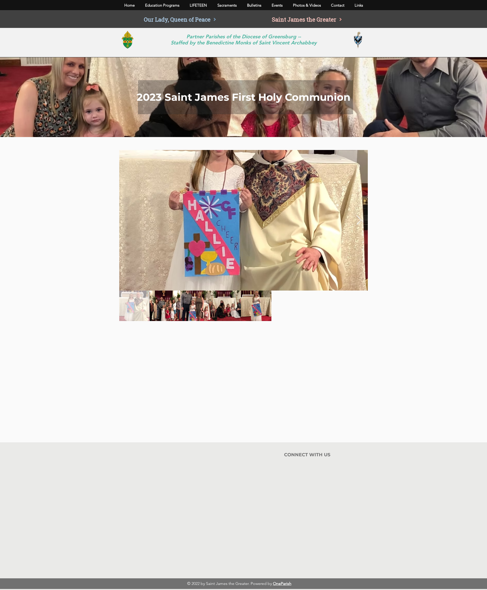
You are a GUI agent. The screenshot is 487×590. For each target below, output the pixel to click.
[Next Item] (359, 220)
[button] (162, 5)
